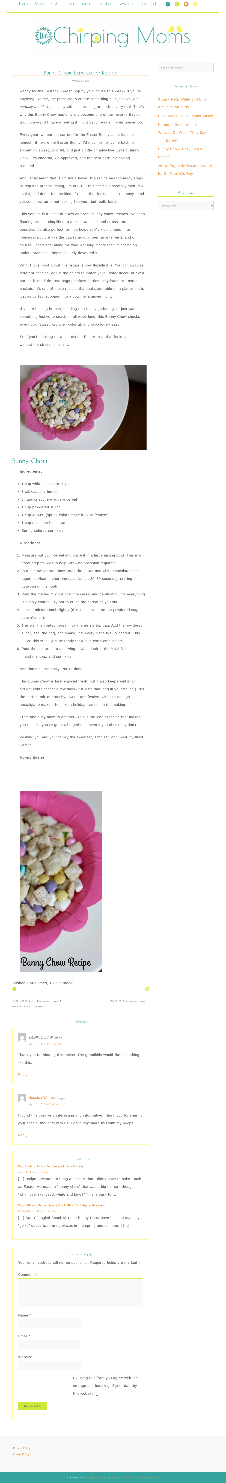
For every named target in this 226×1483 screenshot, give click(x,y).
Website (25, 1357)
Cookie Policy (21, 1454)
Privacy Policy (22, 1448)
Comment (28, 1275)
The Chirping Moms (113, 35)
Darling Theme (97, 1477)
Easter (32, 1001)
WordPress (142, 1477)
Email (24, 1336)
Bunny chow (132, 1001)
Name (24, 1315)
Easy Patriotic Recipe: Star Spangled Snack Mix (48, 1166)
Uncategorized (54, 1001)
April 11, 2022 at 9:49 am (44, 1104)
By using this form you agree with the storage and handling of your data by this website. (105, 1385)
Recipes (41, 1001)
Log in (155, 1477)
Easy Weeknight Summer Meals (185, 116)
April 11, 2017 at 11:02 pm (45, 1044)
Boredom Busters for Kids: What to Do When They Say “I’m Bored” (182, 132)
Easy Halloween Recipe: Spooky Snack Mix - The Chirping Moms (58, 1205)
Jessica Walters (42, 1098)
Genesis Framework (122, 1477)
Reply (23, 1075)
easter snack (26, 1006)
